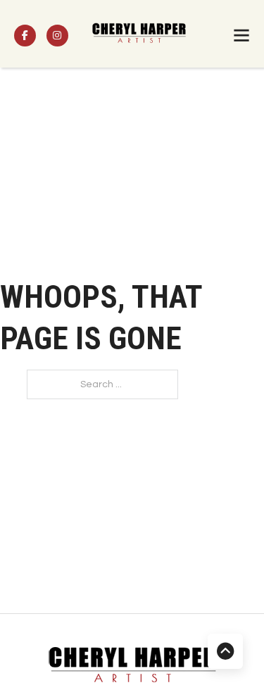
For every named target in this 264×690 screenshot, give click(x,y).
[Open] (241, 35)
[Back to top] (225, 651)
